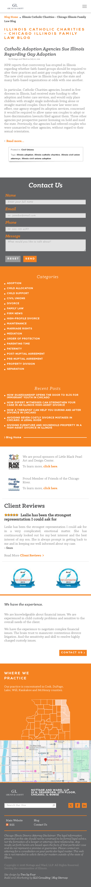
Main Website (14, 820)
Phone (11, 223)
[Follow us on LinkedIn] (84, 805)
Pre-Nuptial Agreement (25, 359)
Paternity (14, 349)
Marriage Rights (19, 329)
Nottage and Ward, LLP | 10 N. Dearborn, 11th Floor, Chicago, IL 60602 (45, 761)
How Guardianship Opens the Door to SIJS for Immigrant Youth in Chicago (43, 396)
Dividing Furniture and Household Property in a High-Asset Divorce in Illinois (44, 426)
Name (10, 195)
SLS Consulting (41, 877)
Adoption (14, 283)
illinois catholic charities (47, 155)
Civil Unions (27, 149)
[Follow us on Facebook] (77, 805)
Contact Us (46, 185)
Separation (15, 369)
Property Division (21, 364)
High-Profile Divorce (23, 319)
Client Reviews (30, 555)
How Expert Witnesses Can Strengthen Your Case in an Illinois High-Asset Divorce (41, 404)
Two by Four (28, 874)
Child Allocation (20, 288)
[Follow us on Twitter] (70, 805)
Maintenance (17, 324)
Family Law (15, 308)
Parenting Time (18, 344)
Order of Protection (23, 339)
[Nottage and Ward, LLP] (15, 6)
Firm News (15, 314)
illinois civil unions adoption (36, 158)
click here (50, 466)
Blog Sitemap (60, 877)
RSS (12, 824)
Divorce (13, 303)
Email (10, 209)
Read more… (15, 141)
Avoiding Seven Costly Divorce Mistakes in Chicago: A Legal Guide (39, 419)
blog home (11, 17)
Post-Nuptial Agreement (26, 354)
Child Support (18, 293)
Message (12, 236)
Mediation (14, 334)
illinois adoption (25, 155)
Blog (36, 820)
